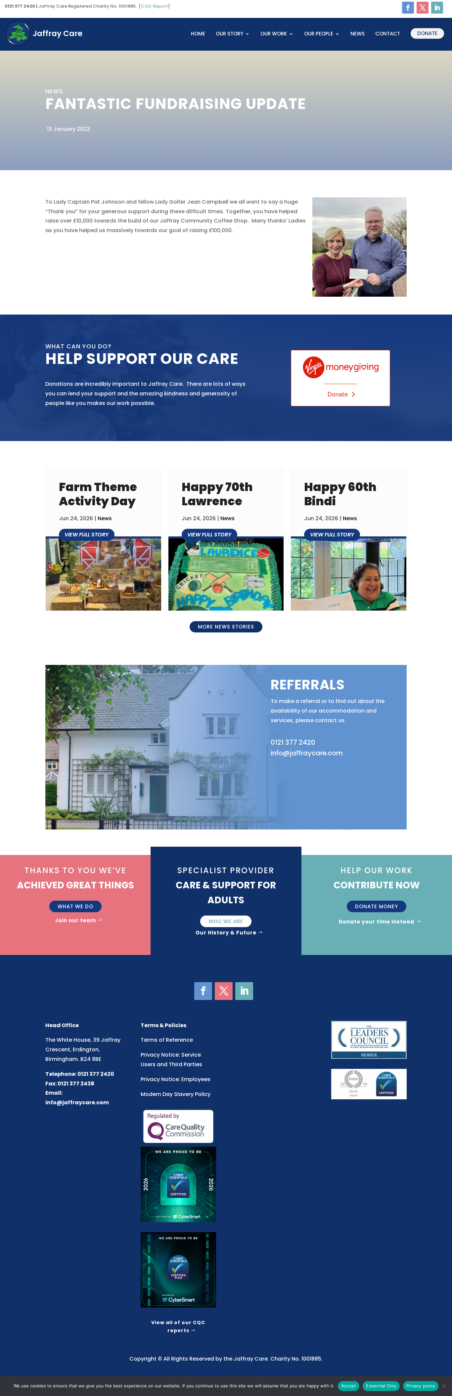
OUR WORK (273, 34)
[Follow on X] (423, 8)
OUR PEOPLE (318, 34)
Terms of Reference (167, 1040)
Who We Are (225, 921)
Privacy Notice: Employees (175, 1079)
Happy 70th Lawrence (217, 494)
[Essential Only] (443, 1386)
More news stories (226, 626)
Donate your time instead (376, 921)
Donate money (376, 906)
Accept (348, 1385)
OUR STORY (229, 34)
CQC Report (154, 6)
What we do (75, 906)
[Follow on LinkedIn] (437, 8)
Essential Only (381, 1385)
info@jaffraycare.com (77, 1102)
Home (198, 34)
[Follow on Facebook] (408, 8)
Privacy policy (420, 1385)
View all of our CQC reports (178, 1326)
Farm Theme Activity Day (98, 494)
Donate (427, 33)
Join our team (75, 920)
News (357, 34)
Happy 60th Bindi (340, 494)
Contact (387, 34)
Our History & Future (226, 932)
